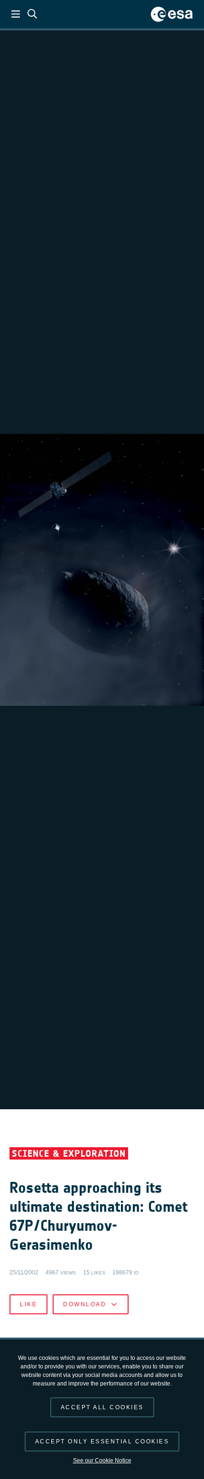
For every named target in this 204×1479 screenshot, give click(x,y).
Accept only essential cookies (102, 1441)
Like (28, 1304)
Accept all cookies (102, 1407)
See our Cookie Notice (102, 1460)
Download (84, 1304)
